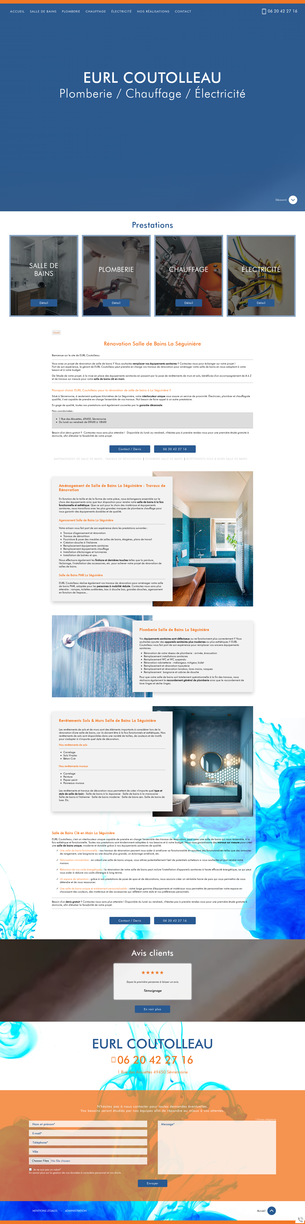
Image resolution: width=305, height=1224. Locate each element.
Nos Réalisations (153, 11)
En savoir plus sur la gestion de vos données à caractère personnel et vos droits (75, 1172)
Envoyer (152, 1183)
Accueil (17, 11)
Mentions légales (44, 1210)
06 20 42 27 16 (282, 11)
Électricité (121, 11)
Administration (76, 1210)
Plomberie (71, 11)
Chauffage (96, 11)
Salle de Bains (43, 11)
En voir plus (152, 1009)
